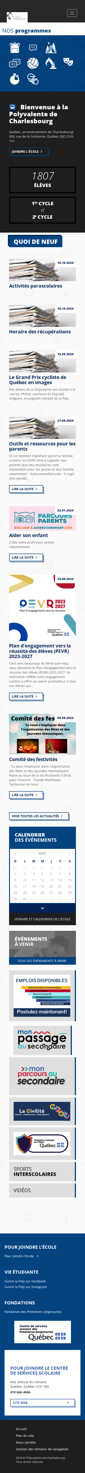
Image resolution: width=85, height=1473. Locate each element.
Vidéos (22, 1190)
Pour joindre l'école (19, 1256)
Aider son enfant (28, 535)
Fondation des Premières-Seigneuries (33, 1312)
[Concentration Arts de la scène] (68, 61)
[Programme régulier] (14, 47)
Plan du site (25, 1435)
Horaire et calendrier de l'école (42, 919)
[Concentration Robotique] (51, 63)
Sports (35, 1171)
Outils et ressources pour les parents (42, 446)
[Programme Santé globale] (51, 47)
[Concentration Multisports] (14, 79)
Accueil (21, 1429)
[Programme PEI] (33, 47)
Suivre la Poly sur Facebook (25, 1281)
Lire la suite (23, 489)
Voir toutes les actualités (35, 816)
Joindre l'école (25, 151)
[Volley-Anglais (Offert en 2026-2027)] (33, 63)
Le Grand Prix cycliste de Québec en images (37, 379)
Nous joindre (26, 1442)
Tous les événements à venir (41, 961)
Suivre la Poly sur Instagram (26, 1287)
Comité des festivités (33, 759)
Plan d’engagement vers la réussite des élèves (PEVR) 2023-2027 (40, 651)
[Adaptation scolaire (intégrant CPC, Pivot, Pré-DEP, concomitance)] (33, 79)
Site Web (20, 1402)
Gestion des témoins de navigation (42, 1449)
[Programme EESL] (14, 63)
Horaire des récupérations (40, 331)
